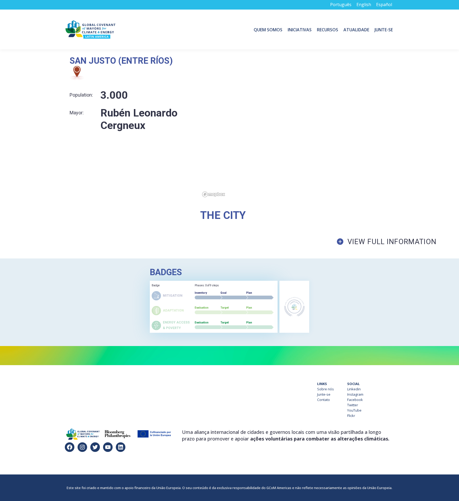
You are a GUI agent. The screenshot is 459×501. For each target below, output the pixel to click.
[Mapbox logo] (213, 194)
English (363, 4)
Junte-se (323, 394)
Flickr (351, 415)
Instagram (355, 394)
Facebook (355, 399)
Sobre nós (325, 389)
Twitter (352, 405)
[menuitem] (268, 29)
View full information (391, 241)
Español (384, 4)
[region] (329, 127)
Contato (323, 399)
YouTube (354, 410)
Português (340, 4)
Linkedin (354, 389)
